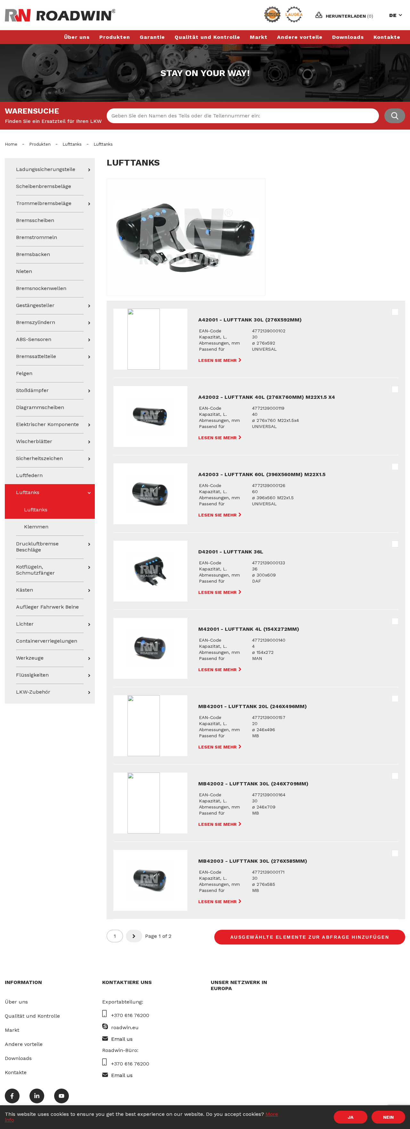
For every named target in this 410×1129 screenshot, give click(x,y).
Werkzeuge (30, 658)
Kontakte (386, 37)
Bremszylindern (35, 322)
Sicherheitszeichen (39, 458)
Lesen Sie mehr (218, 360)
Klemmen (36, 527)
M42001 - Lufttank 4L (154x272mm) (248, 629)
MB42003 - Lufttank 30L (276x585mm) (252, 861)
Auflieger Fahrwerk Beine (47, 607)
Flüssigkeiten (32, 675)
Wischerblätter (34, 441)
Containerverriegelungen (46, 641)
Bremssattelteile (36, 356)
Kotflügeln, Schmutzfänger (35, 570)
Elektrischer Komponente (47, 424)
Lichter (25, 624)
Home (11, 144)
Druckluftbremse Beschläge (37, 547)
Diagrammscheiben (40, 407)
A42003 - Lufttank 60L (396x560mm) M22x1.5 (261, 474)
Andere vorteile (300, 37)
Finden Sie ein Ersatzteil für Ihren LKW (53, 121)
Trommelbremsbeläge (43, 203)
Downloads (348, 37)
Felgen (24, 373)
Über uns (77, 37)
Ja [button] (350, 1117)
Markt (258, 37)
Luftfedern (29, 475)
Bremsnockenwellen (41, 288)
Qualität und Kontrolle (207, 37)
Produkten (114, 37)
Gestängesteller (35, 305)
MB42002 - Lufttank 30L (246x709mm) (253, 784)
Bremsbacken (33, 254)
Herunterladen (349, 16)
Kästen (24, 590)
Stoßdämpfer (32, 390)
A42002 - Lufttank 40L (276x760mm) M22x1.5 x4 (266, 397)
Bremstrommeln (36, 237)
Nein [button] (388, 1117)
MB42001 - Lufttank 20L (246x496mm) (252, 706)
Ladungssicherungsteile (45, 169)
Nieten (24, 271)
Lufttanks (72, 144)
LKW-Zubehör (33, 692)
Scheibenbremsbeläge (43, 186)
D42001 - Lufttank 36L (230, 552)
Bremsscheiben (35, 220)
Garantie (152, 37)
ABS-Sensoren (33, 339)
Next (135, 936)
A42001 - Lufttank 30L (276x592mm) (250, 320)
